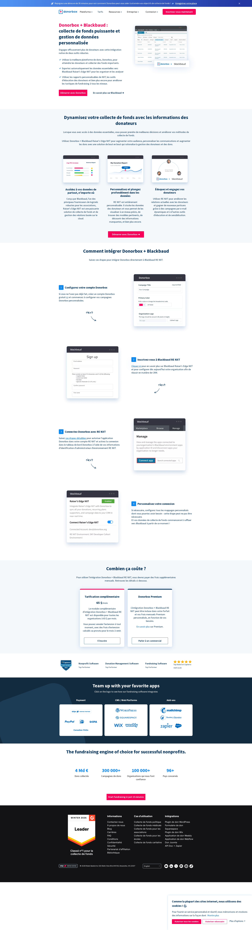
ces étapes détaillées (75, 438)
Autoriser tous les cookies (187, 921)
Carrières (111, 832)
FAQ (109, 835)
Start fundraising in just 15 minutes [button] (126, 796)
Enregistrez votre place (186, 3)
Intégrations (172, 816)
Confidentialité (114, 842)
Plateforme (85, 12)
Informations (114, 816)
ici (67, 297)
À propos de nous (116, 825)
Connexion (151, 12)
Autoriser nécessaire (214, 921)
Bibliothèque (113, 852)
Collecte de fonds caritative (148, 842)
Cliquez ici (136, 366)
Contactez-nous (115, 822)
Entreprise (132, 12)
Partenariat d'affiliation (118, 849)
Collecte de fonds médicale (147, 825)
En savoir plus (143, 626)
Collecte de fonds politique (147, 822)
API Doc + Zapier (173, 846)
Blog (109, 828)
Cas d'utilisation (143, 816)
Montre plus (213, 915)
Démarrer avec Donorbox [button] (73, 92)
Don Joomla (171, 842)
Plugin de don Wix (174, 832)
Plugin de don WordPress (177, 822)
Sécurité (111, 846)
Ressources (114, 12)
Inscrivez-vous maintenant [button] (179, 12)
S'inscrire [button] (102, 640)
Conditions (112, 839)
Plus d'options (236, 921)
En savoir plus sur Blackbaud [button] (108, 92)
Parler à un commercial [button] (149, 640)
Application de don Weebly (178, 835)
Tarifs (100, 12)
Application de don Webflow (179, 839)
